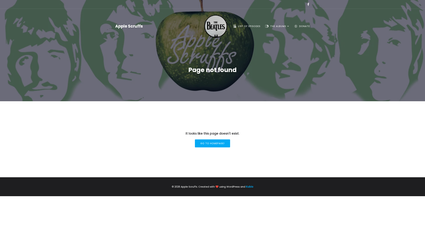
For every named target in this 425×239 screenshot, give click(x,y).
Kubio (249, 186)
